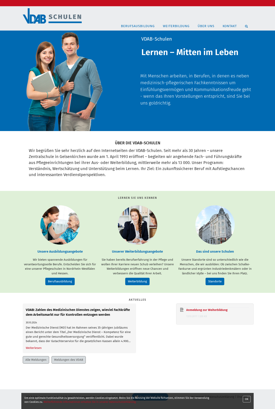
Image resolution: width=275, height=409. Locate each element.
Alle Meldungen (36, 360)
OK (246, 399)
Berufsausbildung (138, 26)
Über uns (206, 26)
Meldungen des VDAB (68, 360)
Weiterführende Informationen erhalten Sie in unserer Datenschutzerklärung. (89, 401)
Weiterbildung (176, 26)
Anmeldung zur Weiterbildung (206, 310)
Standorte (215, 281)
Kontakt (230, 26)
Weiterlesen (34, 348)
